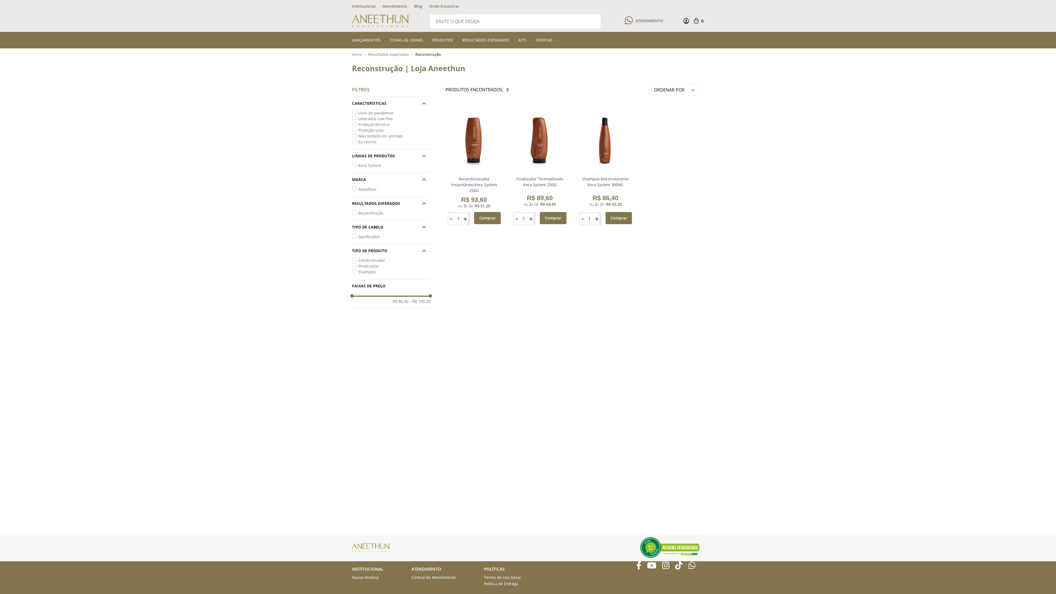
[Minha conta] (686, 21)
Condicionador (371, 260)
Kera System (369, 165)
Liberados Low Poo (375, 118)
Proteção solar (371, 130)
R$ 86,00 (400, 301)
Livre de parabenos (376, 113)
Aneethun (367, 189)
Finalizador (368, 266)
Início (357, 54)
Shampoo (367, 271)
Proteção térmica (373, 124)
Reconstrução (428, 54)
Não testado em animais (380, 136)
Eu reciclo (367, 141)
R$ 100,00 (419, 301)
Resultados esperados (388, 54)
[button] (391, 103)
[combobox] (515, 21)
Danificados (369, 236)
